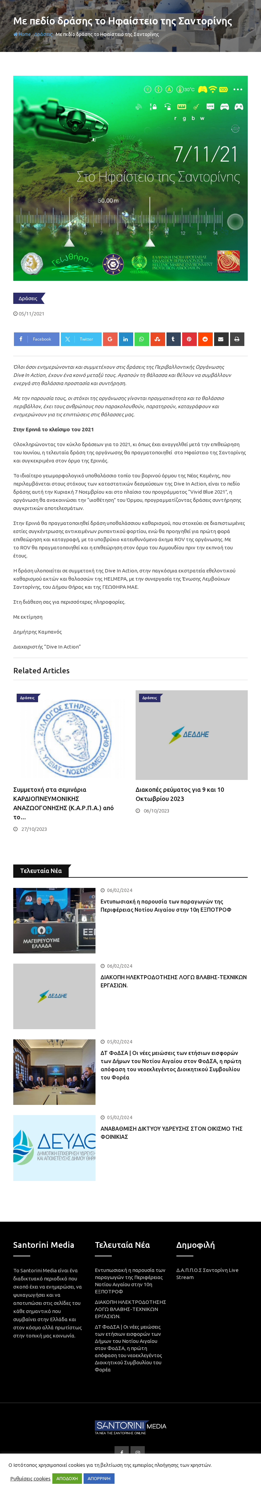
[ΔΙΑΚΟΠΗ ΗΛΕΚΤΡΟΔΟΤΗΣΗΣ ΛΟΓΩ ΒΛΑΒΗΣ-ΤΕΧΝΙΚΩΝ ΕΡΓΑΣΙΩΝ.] (54, 996)
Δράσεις (43, 34)
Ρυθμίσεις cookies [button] (30, 1478)
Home (24, 34)
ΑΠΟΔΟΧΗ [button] (67, 1478)
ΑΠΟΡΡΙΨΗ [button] (99, 1478)
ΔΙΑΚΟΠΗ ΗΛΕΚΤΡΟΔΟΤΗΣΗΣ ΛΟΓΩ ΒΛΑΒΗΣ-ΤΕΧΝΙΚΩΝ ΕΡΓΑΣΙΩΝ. (130, 1309)
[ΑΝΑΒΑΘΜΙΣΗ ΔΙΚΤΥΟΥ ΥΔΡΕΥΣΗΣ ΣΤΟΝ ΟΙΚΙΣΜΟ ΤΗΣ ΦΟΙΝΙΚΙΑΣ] (54, 1148)
